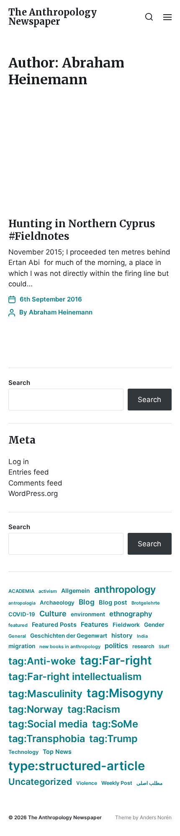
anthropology (125, 589)
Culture (53, 613)
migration (21, 646)
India (142, 636)
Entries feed (28, 472)
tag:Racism (93, 709)
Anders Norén (156, 817)
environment (88, 614)
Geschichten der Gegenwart (68, 635)
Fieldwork (126, 624)
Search (19, 383)
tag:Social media (48, 724)
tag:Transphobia (46, 738)
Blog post (113, 602)
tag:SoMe (115, 724)
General (17, 636)
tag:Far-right (116, 660)
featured (18, 625)
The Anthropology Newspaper (52, 17)
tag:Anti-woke (42, 661)
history (122, 635)
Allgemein (75, 590)
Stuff (164, 646)
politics (116, 645)
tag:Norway (35, 709)
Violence (86, 783)
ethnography (130, 614)
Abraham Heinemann (61, 312)
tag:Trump (113, 738)
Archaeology (57, 602)
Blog (87, 601)
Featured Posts (54, 624)
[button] (149, 17)
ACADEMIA (21, 591)
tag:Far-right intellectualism (74, 676)
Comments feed (35, 483)
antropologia (22, 603)
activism (48, 591)
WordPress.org (33, 493)
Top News (57, 751)
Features (94, 624)
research (143, 646)
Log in (18, 461)
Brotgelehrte (145, 603)
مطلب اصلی (149, 783)
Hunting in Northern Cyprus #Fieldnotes (81, 230)
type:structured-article (76, 765)
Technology (23, 752)
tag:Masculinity (45, 694)
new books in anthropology (69, 646)
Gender (154, 624)
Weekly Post (116, 783)
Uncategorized (40, 781)
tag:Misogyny (125, 693)
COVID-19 (21, 614)
